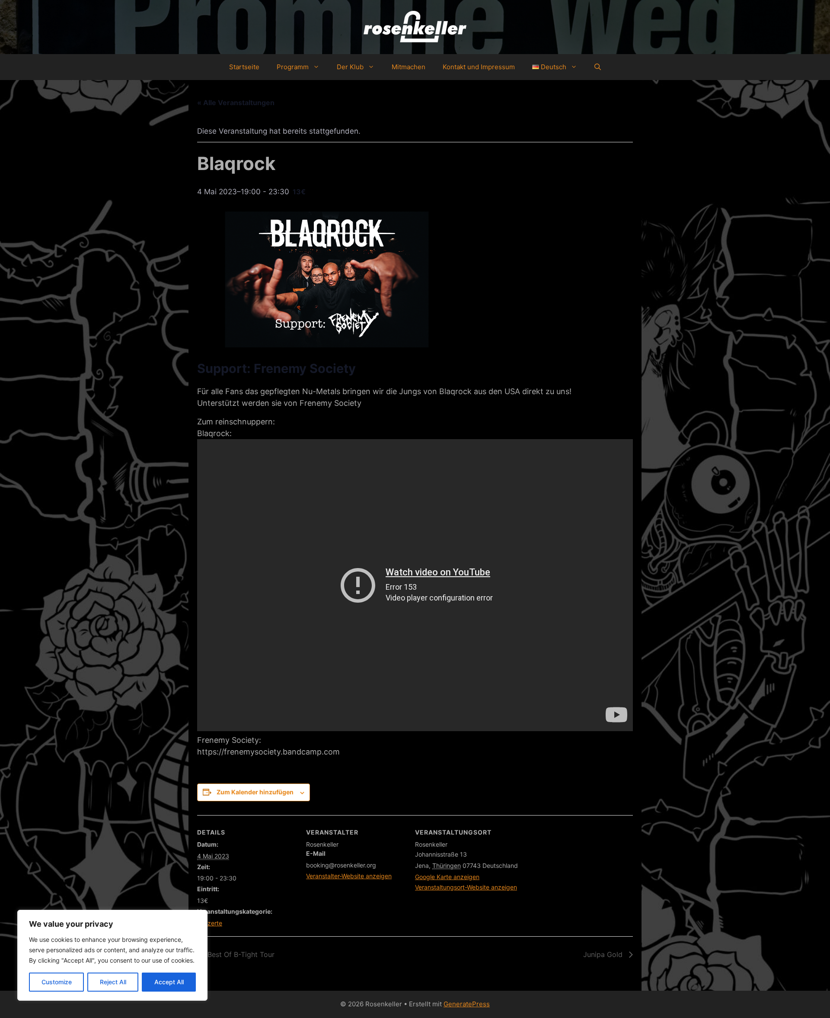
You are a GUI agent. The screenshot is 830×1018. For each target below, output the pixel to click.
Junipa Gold (604, 954)
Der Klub (350, 67)
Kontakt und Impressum (479, 67)
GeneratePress (467, 1004)
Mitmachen (408, 67)
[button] (598, 67)
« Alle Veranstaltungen (236, 102)
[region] (112, 955)
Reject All (113, 982)
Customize (57, 982)
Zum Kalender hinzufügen (255, 792)
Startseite (244, 67)
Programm (293, 67)
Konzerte (209, 923)
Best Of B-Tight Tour (240, 954)
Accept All (169, 982)
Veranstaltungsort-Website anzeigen (466, 887)
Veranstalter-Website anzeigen (349, 876)
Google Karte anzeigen (447, 876)
